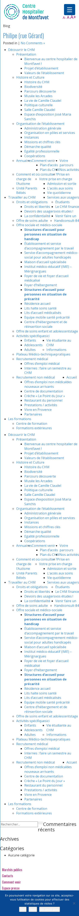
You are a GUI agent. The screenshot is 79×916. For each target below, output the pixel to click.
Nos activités (69, 169)
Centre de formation (31, 423)
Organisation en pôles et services (49, 132)
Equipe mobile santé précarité (47, 317)
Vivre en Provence (38, 409)
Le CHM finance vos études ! (67, 208)
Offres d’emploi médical (42, 363)
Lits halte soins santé (40, 308)
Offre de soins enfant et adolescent (42, 331)
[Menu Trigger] (69, 9)
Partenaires (33, 414)
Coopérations (34, 156)
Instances (31, 137)
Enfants (30, 340)
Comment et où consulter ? (36, 174)
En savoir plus (49, 909)
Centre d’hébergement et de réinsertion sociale (45, 324)
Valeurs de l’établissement (44, 73)
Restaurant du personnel (43, 400)
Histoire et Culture (30, 77)
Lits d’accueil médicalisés (42, 312)
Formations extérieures (34, 428)
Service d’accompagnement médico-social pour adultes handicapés (51, 255)
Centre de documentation (43, 391)
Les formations (19, 419)
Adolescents (33, 345)
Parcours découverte (40, 91)
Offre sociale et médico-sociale (39, 225)
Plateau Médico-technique (36, 354)
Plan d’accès (49, 165)
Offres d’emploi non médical (45, 382)
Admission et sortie (61, 183)
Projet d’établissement (41, 68)
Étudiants (62, 202)
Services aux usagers (63, 197)
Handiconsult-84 (66, 220)
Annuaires (24, 160)
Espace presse (10, 888)
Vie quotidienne (59, 192)
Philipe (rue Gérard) (23, 35)
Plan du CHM (50, 169)
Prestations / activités (40, 405)
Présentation (26, 54)
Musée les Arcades (38, 96)
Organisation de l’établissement (40, 123)
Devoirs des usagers (39, 211)
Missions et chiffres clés (42, 142)
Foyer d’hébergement (40, 285)
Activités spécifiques (31, 336)
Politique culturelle (38, 105)
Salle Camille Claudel (39, 109)
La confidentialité (37, 216)
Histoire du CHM (36, 82)
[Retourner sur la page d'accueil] (26, 11)
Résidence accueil (37, 303)
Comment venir (43, 160)
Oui (23, 909)
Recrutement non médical (35, 377)
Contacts (7, 875)
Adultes (30, 349)
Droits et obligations (32, 202)
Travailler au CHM (22, 197)
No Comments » (33, 43)
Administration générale (42, 128)
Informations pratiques (58, 352)
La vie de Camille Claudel (42, 100)
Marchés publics (12, 869)
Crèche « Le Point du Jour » (44, 396)
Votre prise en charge (55, 179)
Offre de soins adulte (32, 220)
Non (32, 909)
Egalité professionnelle (41, 151)
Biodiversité (33, 86)
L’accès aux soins (60, 188)
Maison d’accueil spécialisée (45, 262)
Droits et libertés (37, 206)
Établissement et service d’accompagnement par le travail (49, 245)
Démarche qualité (37, 146)
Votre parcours (66, 162)
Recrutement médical (32, 359)
